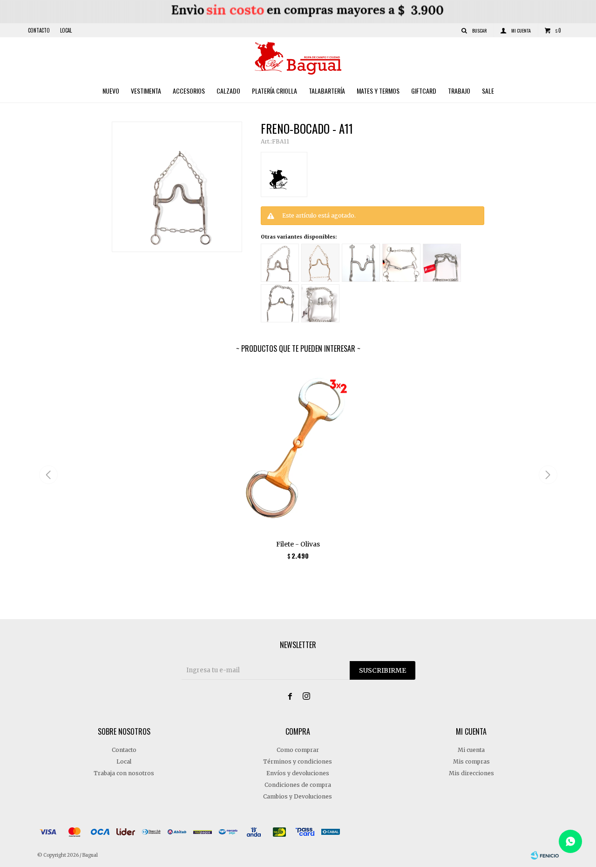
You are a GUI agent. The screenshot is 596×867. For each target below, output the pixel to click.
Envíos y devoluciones (297, 773)
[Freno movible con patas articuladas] (401, 263)
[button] (548, 474)
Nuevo (110, 91)
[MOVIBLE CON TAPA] (442, 263)
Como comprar (298, 749)
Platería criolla (274, 91)
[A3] (320, 263)
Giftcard (423, 91)
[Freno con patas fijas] (361, 263)
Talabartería (327, 91)
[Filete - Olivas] (298, 450)
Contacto (39, 30)
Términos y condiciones (297, 761)
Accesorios (189, 91)
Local (66, 30)
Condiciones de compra (297, 784)
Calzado (228, 91)
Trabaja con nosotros (124, 773)
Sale (488, 91)
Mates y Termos (378, 91)
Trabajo (459, 91)
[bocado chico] (320, 303)
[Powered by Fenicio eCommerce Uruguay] (545, 855)
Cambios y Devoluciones (297, 796)
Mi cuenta (471, 749)
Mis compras (471, 761)
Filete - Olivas (298, 544)
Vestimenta (146, 91)
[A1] (280, 263)
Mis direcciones (471, 773)
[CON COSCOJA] (280, 303)
